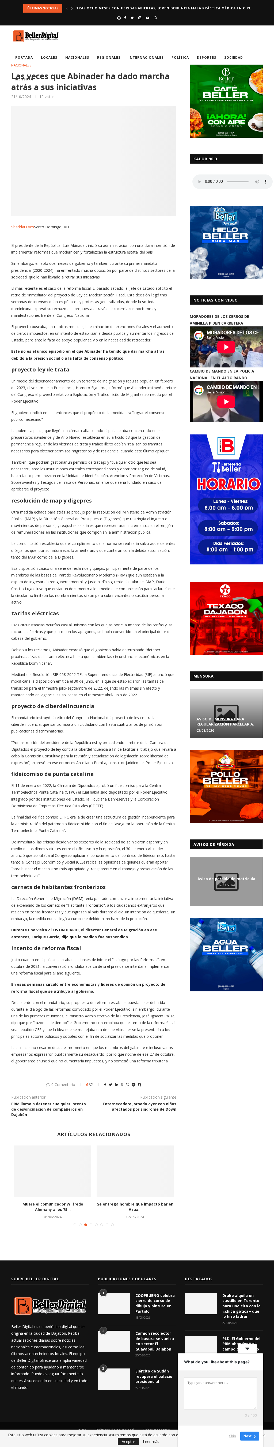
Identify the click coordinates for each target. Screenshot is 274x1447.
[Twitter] (132, 17)
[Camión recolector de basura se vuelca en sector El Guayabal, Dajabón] (114, 1341)
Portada (24, 57)
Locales (49, 57)
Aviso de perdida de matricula (226, 878)
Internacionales (145, 57)
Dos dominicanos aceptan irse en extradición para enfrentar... (53, 1207)
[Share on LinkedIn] (116, 1084)
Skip (232, 1436)
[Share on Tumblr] (122, 1084)
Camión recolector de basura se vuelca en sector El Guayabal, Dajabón (154, 1341)
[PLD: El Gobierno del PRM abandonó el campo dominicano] (201, 1346)
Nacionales (77, 57)
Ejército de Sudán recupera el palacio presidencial (153, 1376)
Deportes (206, 57)
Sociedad (233, 57)
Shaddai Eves (22, 226)
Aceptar (128, 1441)
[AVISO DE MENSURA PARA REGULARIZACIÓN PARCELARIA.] (226, 713)
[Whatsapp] (155, 17)
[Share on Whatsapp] (127, 1084)
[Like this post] (94, 1084)
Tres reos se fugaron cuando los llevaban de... (135, 1207)
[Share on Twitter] (110, 1084)
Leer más (151, 1442)
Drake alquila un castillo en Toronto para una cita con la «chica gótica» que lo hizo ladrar (241, 1306)
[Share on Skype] (139, 1084)
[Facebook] (125, 17)
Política (180, 57)
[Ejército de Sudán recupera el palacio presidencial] (114, 1379)
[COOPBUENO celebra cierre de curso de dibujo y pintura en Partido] (114, 1303)
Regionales (108, 57)
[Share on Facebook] (105, 1084)
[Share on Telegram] (133, 1084)
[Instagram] (139, 17)
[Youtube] (147, 17)
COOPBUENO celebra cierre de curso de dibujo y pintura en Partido (155, 1303)
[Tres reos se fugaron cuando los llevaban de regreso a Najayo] (135, 1171)
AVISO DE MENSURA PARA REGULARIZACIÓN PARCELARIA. (225, 721)
